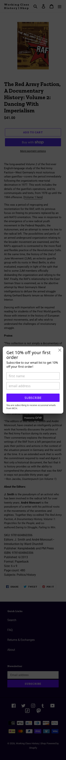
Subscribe (33, 398)
